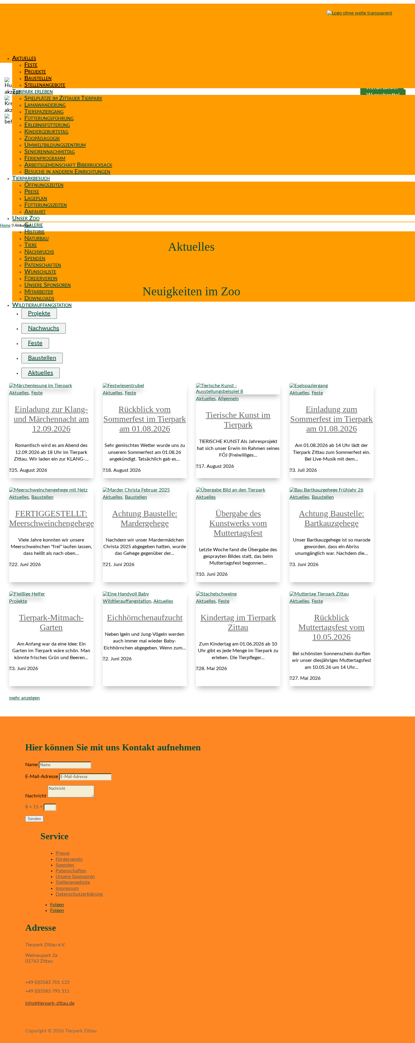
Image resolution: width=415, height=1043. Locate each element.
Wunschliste (40, 272)
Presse (63, 853)
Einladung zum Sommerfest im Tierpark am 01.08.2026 (331, 418)
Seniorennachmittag (49, 152)
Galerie (33, 225)
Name (31, 764)
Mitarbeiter (38, 292)
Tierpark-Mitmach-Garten (51, 622)
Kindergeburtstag (46, 132)
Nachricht (35, 795)
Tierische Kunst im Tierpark (238, 419)
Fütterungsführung (49, 118)
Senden (34, 819)
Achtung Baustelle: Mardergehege (144, 518)
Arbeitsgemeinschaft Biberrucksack (68, 165)
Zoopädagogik (42, 138)
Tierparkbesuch (31, 178)
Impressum (67, 888)
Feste (30, 65)
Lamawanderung (45, 105)
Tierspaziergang (43, 112)
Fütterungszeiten (45, 205)
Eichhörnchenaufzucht (145, 617)
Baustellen (38, 78)
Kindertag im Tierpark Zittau (238, 622)
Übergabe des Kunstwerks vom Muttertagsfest (238, 523)
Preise (31, 192)
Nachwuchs (39, 252)
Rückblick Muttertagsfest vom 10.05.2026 (331, 627)
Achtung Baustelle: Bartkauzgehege (331, 518)
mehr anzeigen (24, 698)
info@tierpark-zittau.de (49, 1003)
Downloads (39, 298)
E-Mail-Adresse (41, 776)
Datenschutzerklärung (79, 894)
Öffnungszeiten (43, 185)
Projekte (35, 72)
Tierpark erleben (32, 92)
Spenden (34, 258)
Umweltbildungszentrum (55, 145)
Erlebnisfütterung (47, 125)
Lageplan (35, 198)
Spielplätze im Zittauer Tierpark (63, 98)
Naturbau (36, 238)
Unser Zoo (25, 218)
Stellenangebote (44, 85)
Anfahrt (35, 212)
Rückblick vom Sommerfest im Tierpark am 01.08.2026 (144, 418)
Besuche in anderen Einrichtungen (67, 172)
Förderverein (40, 278)
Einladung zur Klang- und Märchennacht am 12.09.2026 (51, 418)
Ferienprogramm (44, 158)
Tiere (30, 245)
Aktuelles (24, 58)
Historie (34, 232)
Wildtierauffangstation (42, 305)
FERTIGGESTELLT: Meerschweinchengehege (51, 518)
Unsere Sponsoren (47, 285)
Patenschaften (42, 265)
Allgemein (228, 398)
